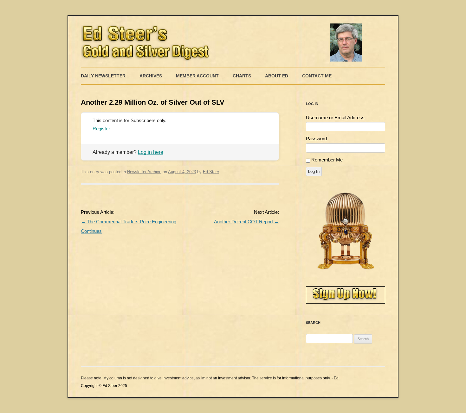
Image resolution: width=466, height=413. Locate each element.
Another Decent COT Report (246, 221)
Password (316, 138)
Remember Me (327, 159)
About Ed (276, 75)
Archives (150, 75)
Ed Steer (211, 171)
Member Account (197, 75)
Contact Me (317, 75)
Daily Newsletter (103, 75)
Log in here (150, 152)
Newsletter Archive (144, 171)
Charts (242, 75)
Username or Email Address (335, 117)
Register (101, 128)
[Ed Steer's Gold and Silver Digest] (223, 41)
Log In (314, 171)
